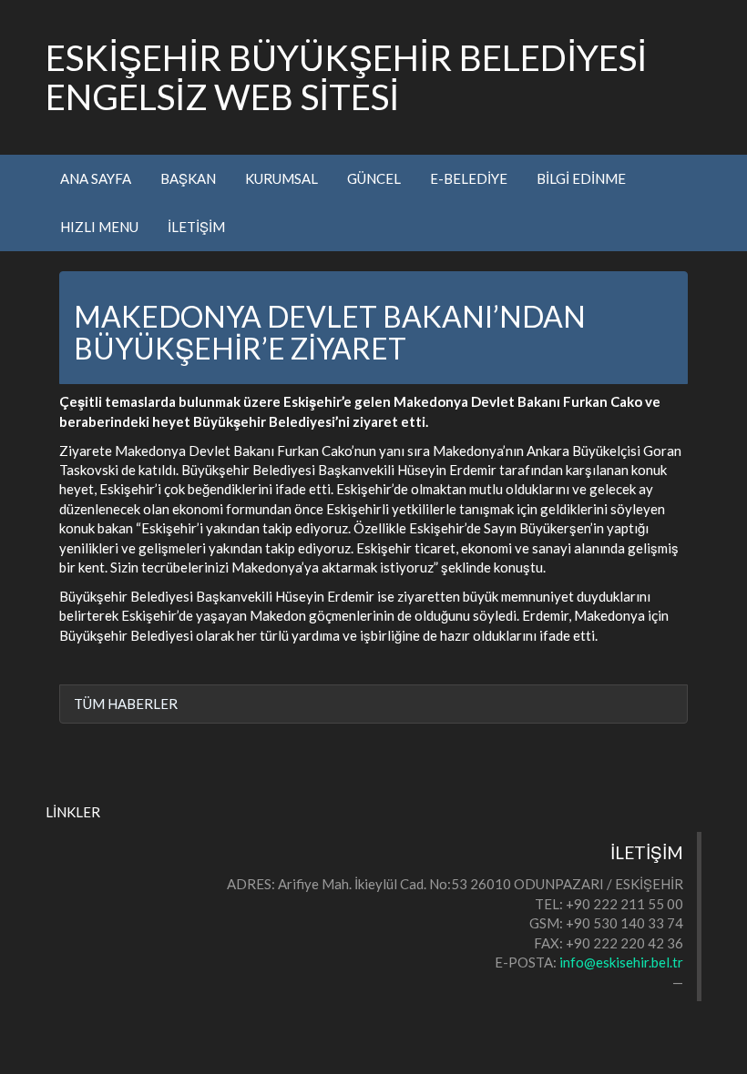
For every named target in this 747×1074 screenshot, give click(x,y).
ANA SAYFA (95, 178)
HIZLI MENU (99, 226)
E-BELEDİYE (468, 178)
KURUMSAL (281, 178)
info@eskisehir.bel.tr (621, 962)
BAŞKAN (188, 178)
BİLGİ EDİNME (581, 178)
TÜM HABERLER (126, 703)
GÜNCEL (374, 178)
